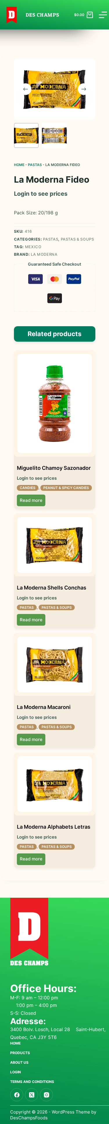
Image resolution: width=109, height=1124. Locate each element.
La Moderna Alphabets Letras (53, 827)
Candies (27, 488)
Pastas (35, 165)
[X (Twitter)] (31, 1094)
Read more (31, 500)
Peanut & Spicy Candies (66, 488)
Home (19, 165)
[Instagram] (46, 1094)
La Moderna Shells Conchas (51, 588)
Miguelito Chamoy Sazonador (54, 468)
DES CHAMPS (42, 15)
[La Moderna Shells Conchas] (54, 545)
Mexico (33, 246)
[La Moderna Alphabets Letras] (54, 784)
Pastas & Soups (77, 239)
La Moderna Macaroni (44, 707)
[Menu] (103, 15)
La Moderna (44, 254)
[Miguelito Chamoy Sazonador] (54, 403)
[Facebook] (16, 1094)
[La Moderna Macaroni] (54, 664)
